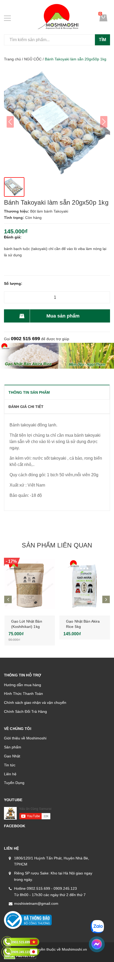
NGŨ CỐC (33, 59)
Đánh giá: (12, 237)
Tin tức (9, 765)
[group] (57, 122)
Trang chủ (12, 59)
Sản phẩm (12, 747)
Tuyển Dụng (14, 783)
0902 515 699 (25, 338)
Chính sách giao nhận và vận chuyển (35, 702)
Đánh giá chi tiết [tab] (25, 407)
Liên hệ (10, 774)
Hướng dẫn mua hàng (22, 685)
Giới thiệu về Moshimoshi (25, 738)
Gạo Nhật (12, 756)
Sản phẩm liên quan (57, 545)
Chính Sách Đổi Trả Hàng (25, 711)
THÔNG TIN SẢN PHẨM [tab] (29, 392)
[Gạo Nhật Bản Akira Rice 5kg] (84, 584)
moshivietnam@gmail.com (36, 903)
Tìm (102, 39)
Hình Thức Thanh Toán (23, 693)
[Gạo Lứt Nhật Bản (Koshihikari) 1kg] (30, 584)
